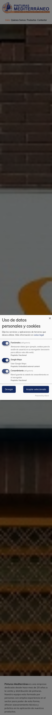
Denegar (9, 389)
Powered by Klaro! (42, 396)
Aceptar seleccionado (36, 389)
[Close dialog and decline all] (50, 317)
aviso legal (39, 335)
